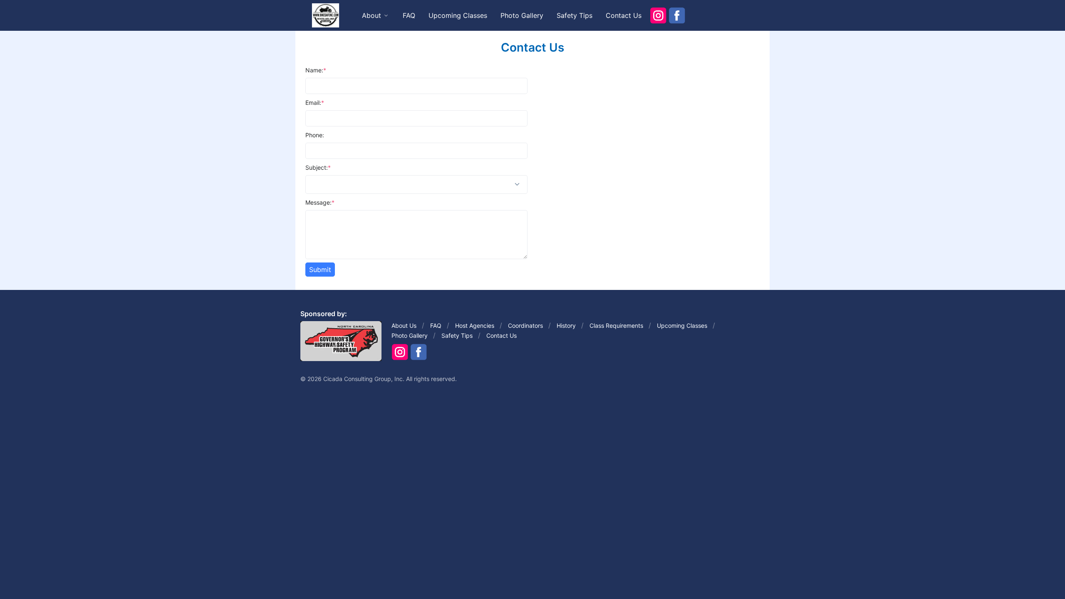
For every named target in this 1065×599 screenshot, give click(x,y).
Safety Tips (574, 15)
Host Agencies (474, 325)
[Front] (325, 15)
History (566, 325)
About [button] (371, 15)
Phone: (314, 135)
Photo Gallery (521, 15)
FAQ (409, 15)
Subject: (318, 167)
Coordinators (525, 325)
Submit (320, 269)
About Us (403, 325)
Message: (319, 202)
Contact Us (623, 15)
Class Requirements (616, 325)
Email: (314, 102)
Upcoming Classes (457, 15)
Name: (315, 70)
